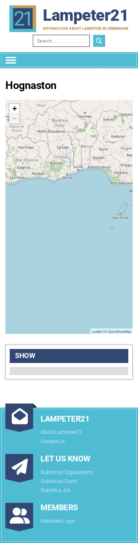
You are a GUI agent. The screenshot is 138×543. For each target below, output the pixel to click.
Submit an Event (59, 481)
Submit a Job (55, 490)
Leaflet (97, 331)
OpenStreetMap (119, 331)
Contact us (52, 441)
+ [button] (14, 108)
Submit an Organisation (67, 472)
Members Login (58, 521)
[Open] (11, 60)
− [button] (14, 118)
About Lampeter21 (61, 432)
